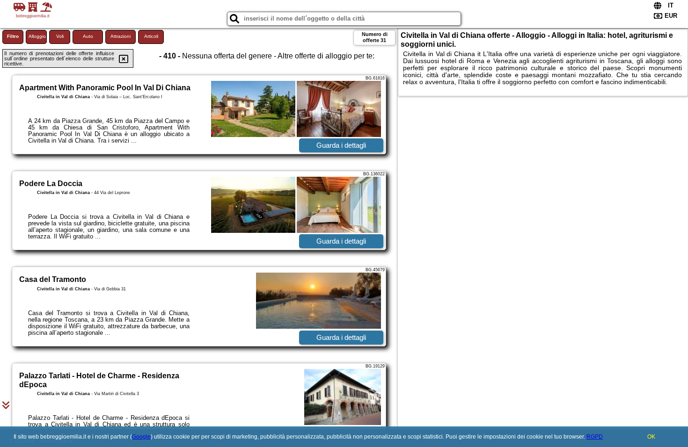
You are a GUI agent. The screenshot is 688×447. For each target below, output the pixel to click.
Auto (88, 36)
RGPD (594, 436)
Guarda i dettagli (341, 145)
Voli (60, 36)
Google (141, 436)
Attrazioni (120, 36)
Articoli (151, 36)
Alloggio (37, 36)
